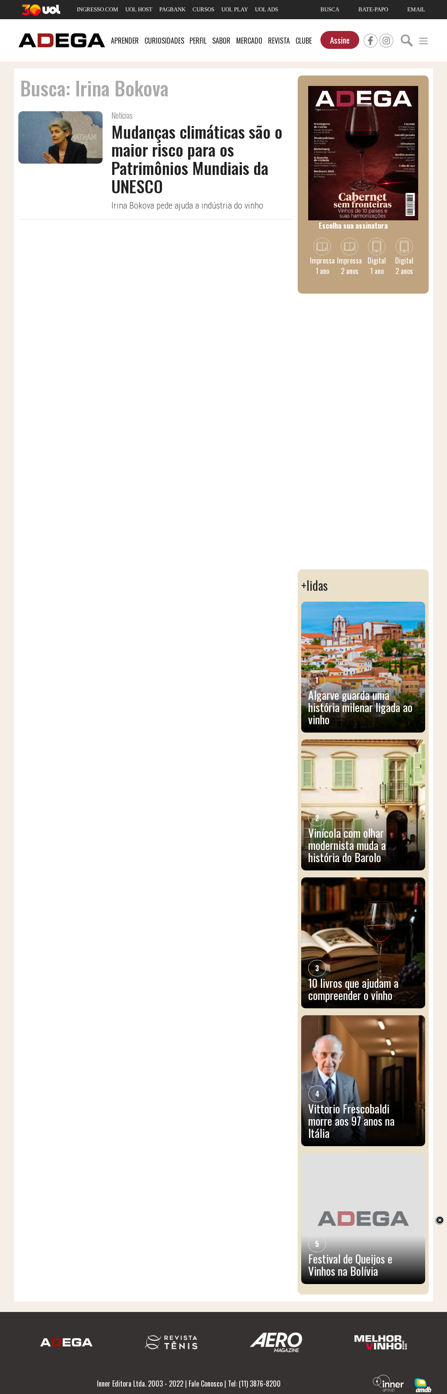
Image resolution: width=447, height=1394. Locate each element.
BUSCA (329, 9)
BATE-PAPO (373, 9)
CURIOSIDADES (164, 40)
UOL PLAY (234, 9)
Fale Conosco (206, 1383)
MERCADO (249, 40)
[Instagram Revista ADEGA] (386, 39)
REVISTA (279, 40)
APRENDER (125, 40)
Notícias (122, 115)
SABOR (221, 40)
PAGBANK (172, 9)
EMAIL (416, 9)
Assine (340, 40)
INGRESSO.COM (97, 9)
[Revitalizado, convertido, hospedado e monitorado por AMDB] (423, 1384)
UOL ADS (266, 9)
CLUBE (304, 40)
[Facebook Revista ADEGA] (370, 39)
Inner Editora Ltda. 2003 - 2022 (140, 1383)
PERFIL (197, 40)
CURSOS (203, 9)
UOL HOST (138, 9)
